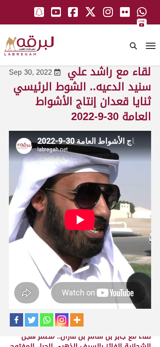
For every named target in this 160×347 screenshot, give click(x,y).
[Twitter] (31, 320)
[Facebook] (16, 320)
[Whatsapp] (46, 320)
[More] (77, 320)
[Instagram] (61, 320)
